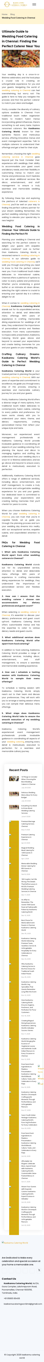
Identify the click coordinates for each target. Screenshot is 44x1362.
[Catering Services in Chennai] (22, 1248)
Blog (12, 14)
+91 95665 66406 (12, 1298)
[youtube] (18, 1270)
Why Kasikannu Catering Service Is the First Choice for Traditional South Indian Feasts (28, 969)
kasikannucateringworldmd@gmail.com (23, 1304)
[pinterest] (25, 1270)
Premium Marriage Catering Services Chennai (28, 823)
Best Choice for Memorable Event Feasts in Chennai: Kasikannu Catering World (28, 925)
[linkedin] (32, 1270)
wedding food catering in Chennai (18, 261)
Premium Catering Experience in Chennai (28, 837)
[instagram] (11, 1270)
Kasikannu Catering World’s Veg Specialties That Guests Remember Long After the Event (28, 987)
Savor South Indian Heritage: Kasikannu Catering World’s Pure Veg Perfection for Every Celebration (29, 1120)
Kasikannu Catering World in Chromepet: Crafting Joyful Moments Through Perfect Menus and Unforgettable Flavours (29, 1099)
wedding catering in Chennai (16, 90)
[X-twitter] (39, 1270)
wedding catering (15, 741)
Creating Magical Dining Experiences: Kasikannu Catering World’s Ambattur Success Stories (28, 1025)
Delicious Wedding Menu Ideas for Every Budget (29, 794)
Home (4, 14)
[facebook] (4, 1270)
